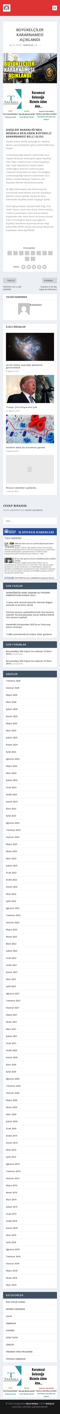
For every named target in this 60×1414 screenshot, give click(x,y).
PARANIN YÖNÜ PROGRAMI (19, 1351)
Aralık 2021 (11, 965)
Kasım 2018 (11, 1228)
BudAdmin (36, 304)
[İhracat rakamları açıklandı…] (30, 469)
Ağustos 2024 (12, 759)
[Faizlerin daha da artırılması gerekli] (30, 429)
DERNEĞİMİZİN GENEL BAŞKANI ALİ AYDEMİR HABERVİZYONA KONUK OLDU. (28, 594)
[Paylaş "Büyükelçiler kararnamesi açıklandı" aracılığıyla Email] (27, 259)
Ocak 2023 (11, 872)
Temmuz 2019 (13, 1171)
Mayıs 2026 (11, 695)
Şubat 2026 (11, 709)
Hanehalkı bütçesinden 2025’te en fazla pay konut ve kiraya (28, 625)
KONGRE (10, 1330)
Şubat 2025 (11, 737)
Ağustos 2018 (12, 1249)
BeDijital (50, 1403)
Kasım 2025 (11, 716)
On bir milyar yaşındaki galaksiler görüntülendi (24, 366)
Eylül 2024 (11, 751)
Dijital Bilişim (32, 1403)
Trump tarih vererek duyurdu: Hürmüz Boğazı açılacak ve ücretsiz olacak (29, 603)
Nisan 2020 (11, 1107)
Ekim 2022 (11, 894)
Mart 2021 (11, 1029)
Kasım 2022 (11, 886)
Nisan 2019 (11, 1192)
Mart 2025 (11, 730)
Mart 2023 (11, 858)
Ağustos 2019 (12, 1164)
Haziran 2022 (12, 922)
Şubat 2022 (11, 950)
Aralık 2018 (11, 1221)
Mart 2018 (11, 1285)
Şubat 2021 (11, 1036)
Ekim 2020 (11, 1064)
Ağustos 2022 (12, 908)
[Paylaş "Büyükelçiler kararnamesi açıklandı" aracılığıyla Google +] (21, 253)
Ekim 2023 (11, 808)
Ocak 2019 (11, 1213)
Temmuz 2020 (13, 1085)
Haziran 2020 (12, 1093)
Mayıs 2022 (11, 929)
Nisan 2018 (11, 1277)
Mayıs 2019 (11, 1185)
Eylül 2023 (11, 815)
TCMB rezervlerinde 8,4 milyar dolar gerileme (29, 634)
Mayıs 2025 (11, 723)
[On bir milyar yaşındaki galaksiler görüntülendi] (30, 347)
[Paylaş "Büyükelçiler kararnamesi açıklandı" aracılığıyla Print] (33, 259)
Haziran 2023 (12, 837)
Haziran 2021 (12, 1007)
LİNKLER (10, 1344)
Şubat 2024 (11, 780)
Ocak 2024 (11, 787)
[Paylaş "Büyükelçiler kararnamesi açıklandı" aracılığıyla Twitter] (15, 253)
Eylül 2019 (11, 1157)
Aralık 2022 (11, 879)
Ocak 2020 (11, 1128)
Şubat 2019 (11, 1206)
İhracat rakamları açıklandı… (22, 487)
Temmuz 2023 (13, 830)
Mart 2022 (11, 943)
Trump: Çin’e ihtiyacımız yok (21, 407)
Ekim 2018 (11, 1235)
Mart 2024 (11, 773)
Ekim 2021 (11, 979)
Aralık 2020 (11, 1050)
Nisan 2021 (11, 1021)
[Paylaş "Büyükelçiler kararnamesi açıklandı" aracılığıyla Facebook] (10, 253)
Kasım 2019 (11, 1142)
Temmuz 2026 (13, 680)
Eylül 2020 (11, 1071)
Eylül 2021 (11, 986)
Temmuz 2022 (13, 915)
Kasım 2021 (11, 972)
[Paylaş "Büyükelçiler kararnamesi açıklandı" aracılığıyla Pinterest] (33, 253)
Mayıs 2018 (11, 1270)
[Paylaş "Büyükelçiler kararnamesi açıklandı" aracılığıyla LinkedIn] (39, 253)
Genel (9, 1316)
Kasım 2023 (11, 801)
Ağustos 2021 (12, 993)
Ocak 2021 (11, 1043)
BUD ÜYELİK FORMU (15, 1302)
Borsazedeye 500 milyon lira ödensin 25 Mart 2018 (29, 652)
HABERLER (28, 45)
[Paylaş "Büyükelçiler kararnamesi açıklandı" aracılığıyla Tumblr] (27, 253)
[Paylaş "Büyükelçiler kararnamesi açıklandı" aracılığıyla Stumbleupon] (50, 253)
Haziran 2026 (12, 687)
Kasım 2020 (11, 1057)
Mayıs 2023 (11, 844)
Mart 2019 (11, 1199)
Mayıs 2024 (11, 766)
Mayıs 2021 (11, 1014)
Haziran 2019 (12, 1178)
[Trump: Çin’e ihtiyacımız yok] (30, 389)
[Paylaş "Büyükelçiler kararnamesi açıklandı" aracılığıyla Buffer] (44, 253)
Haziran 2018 (12, 1263)
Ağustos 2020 (12, 1078)
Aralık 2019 (11, 1135)
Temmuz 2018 (13, 1256)
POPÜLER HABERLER (15, 1359)
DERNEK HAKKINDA (15, 1309)
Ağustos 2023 (12, 823)
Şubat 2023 (11, 865)
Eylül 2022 (11, 901)
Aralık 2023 (11, 794)
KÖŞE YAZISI (12, 1337)
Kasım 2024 (11, 744)
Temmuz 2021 (13, 1000)
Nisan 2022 (11, 936)
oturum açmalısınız (34, 510)
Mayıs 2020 (11, 1100)
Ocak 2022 (11, 958)
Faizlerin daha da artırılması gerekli (25, 447)
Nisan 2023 (11, 851)
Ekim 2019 (11, 1149)
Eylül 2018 (11, 1242)
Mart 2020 (11, 1114)
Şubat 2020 (11, 1121)
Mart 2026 (11, 702)
